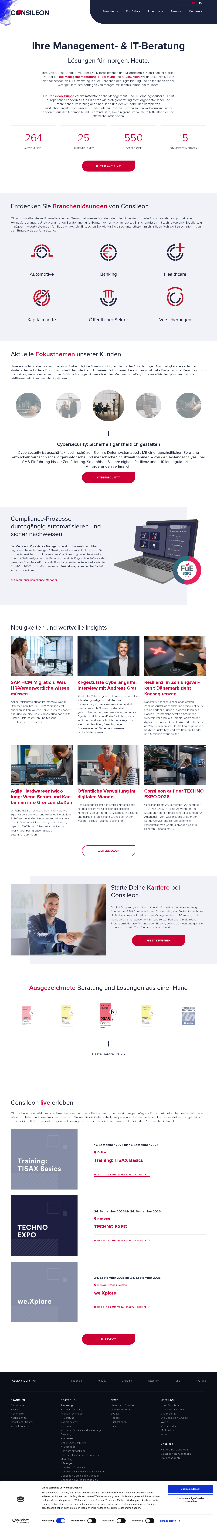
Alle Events (108, 1339)
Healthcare (17, 1413)
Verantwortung (169, 1426)
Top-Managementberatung (77, 77)
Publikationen (119, 1422)
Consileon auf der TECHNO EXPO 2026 (174, 794)
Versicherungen (20, 1426)
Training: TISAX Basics (118, 1160)
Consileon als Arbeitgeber (176, 1453)
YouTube (201, 1380)
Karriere (194, 11)
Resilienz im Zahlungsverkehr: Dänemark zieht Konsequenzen (172, 688)
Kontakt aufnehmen (108, 166)
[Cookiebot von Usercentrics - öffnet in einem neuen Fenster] (20, 1520)
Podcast (115, 1417)
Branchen (109, 11)
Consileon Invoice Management (79, 1479)
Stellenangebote (171, 1458)
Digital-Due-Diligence (73, 1442)
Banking (15, 1409)
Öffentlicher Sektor (22, 1422)
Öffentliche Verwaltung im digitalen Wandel (106, 794)
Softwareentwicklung (73, 1451)
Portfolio (132, 11)
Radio (114, 1426)
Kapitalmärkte (19, 1417)
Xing (177, 1380)
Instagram (153, 1380)
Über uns (154, 11)
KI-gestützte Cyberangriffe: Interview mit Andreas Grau (108, 685)
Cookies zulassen (190, 1489)
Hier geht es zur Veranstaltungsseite (120, 1174)
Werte (164, 1422)
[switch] (91, 1520)
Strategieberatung (71, 1409)
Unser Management (172, 1409)
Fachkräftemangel (71, 1413)
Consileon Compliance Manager (80, 1475)
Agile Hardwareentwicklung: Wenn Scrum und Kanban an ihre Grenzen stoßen (41, 796)
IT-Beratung (106, 77)
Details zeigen (168, 1520)
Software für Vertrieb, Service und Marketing (81, 1457)
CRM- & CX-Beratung (108, 482)
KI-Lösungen (131, 77)
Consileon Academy (73, 1467)
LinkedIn (127, 1380)
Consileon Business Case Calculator (82, 1471)
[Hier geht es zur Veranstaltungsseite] (44, 1188)
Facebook (76, 1380)
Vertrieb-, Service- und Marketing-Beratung (81, 1432)
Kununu (102, 1380)
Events (115, 1413)
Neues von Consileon (124, 1405)
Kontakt (165, 1434)
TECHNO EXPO (110, 1227)
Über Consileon (170, 1405)
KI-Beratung (68, 1426)
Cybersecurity (69, 1422)
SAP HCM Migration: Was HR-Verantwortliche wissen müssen (40, 688)
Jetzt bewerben (158, 940)
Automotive (17, 1405)
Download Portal (121, 1409)
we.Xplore (105, 1293)
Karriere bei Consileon (174, 1449)
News (175, 11)
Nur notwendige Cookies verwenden (190, 1499)
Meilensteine (168, 1430)
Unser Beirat (168, 1413)
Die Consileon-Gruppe (174, 1417)
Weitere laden (108, 851)
